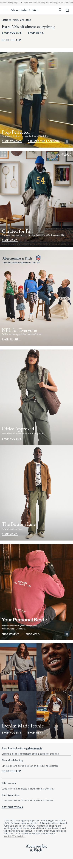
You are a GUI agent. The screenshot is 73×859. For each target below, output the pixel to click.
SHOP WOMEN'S (12, 33)
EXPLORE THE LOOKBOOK (44, 141)
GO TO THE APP (11, 40)
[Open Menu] (4, 10)
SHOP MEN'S (36, 33)
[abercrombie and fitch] (24, 9)
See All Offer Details (14, 836)
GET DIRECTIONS (12, 808)
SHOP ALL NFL (11, 340)
